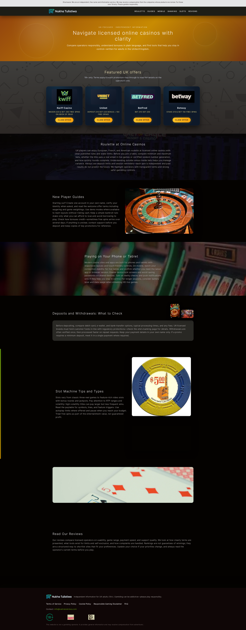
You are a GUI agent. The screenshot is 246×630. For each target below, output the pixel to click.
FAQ (126, 604)
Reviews (192, 11)
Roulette (140, 11)
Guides (151, 11)
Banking (172, 11)
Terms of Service (53, 604)
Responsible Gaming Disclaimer (108, 604)
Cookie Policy (85, 604)
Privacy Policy (70, 604)
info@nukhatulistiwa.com (65, 609)
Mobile (161, 11)
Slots (183, 11)
